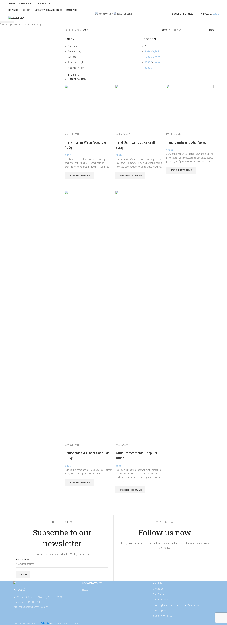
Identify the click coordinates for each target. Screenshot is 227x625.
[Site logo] (104, 13)
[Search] (196, 14)
